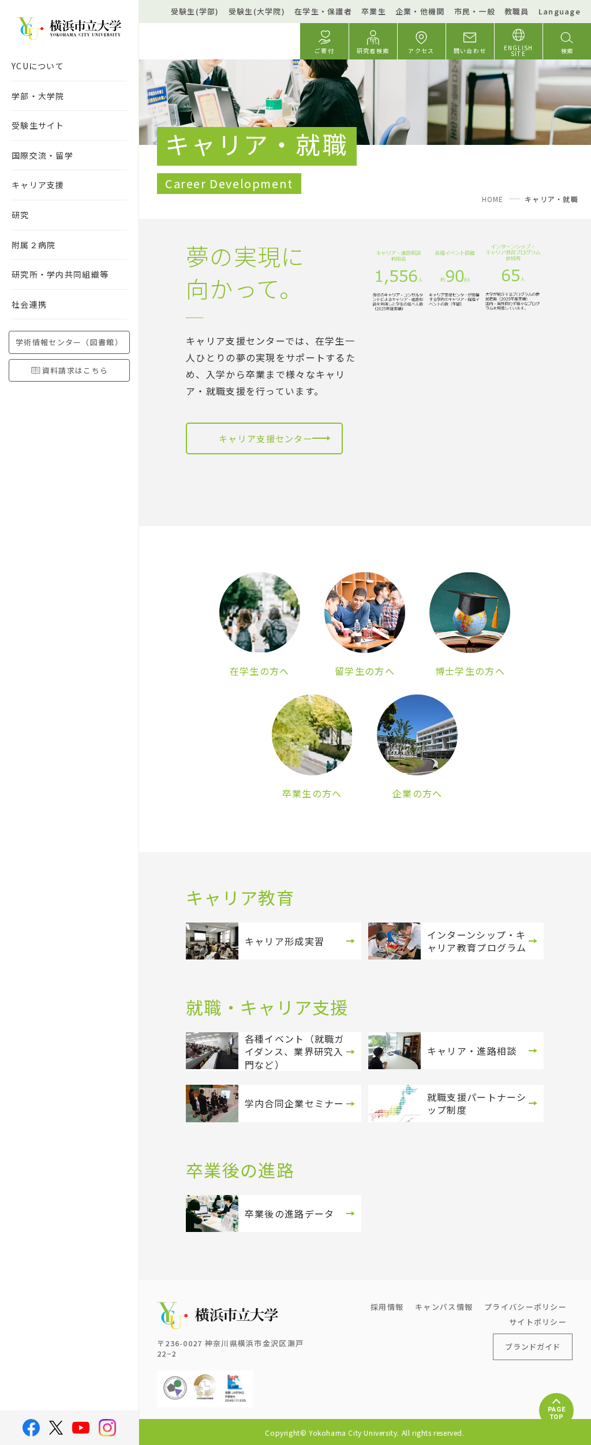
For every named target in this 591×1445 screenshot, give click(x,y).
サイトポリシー (538, 1321)
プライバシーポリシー (525, 1306)
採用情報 (387, 1306)
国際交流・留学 (42, 155)
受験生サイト (38, 125)
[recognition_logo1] (175, 1380)
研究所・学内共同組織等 (60, 274)
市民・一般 (474, 11)
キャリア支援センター (266, 438)
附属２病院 (33, 245)
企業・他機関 (420, 11)
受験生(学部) (195, 11)
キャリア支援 (38, 185)
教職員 (516, 11)
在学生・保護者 (323, 11)
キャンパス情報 (444, 1306)
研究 (20, 215)
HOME (493, 199)
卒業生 (373, 11)
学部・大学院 (38, 96)
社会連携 (29, 304)
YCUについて (38, 66)
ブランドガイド (532, 1346)
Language (559, 11)
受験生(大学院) (257, 11)
